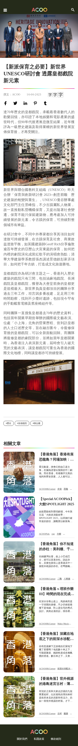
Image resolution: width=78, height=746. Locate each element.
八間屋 (67, 579)
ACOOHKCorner (47, 489)
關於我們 (22, 738)
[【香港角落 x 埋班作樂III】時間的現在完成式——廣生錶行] (19, 606)
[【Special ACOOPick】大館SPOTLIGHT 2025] (19, 517)
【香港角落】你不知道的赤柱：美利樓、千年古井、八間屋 (56, 547)
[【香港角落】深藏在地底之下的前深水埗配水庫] (19, 651)
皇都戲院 (22, 423)
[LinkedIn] (26, 103)
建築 (66, 713)
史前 (59, 489)
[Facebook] (6, 103)
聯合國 (37, 423)
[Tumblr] (46, 103)
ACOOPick (44, 534)
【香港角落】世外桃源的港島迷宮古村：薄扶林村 (56, 681)
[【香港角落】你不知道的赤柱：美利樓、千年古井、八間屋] (19, 562)
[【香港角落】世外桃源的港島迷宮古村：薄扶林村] (19, 696)
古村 (59, 713)
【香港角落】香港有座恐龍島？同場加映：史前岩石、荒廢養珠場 (56, 457)
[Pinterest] (36, 103)
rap (53, 534)
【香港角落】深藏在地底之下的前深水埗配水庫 (56, 636)
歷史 (9, 423)
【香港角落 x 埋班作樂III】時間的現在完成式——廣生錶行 (56, 592)
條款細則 (56, 738)
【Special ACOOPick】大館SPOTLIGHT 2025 (56, 501)
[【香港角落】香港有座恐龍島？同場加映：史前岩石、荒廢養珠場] (19, 472)
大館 (59, 534)
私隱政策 (39, 738)
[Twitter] (16, 103)
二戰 (59, 579)
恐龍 (66, 489)
